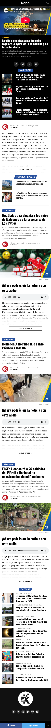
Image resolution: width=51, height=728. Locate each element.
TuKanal (15, 127)
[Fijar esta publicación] (29, 64)
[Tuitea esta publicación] (22, 64)
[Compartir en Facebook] (15, 64)
